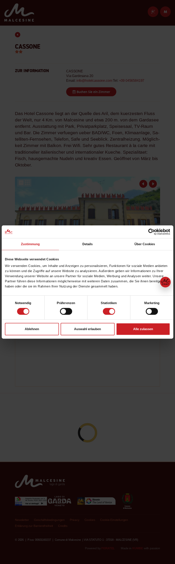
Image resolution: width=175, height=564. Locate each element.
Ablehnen (32, 329)
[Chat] (165, 282)
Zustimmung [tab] (30, 244)
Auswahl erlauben (87, 329)
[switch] (66, 311)
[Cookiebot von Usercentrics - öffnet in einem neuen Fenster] (151, 232)
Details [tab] (87, 244)
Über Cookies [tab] (144, 244)
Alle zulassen (143, 329)
